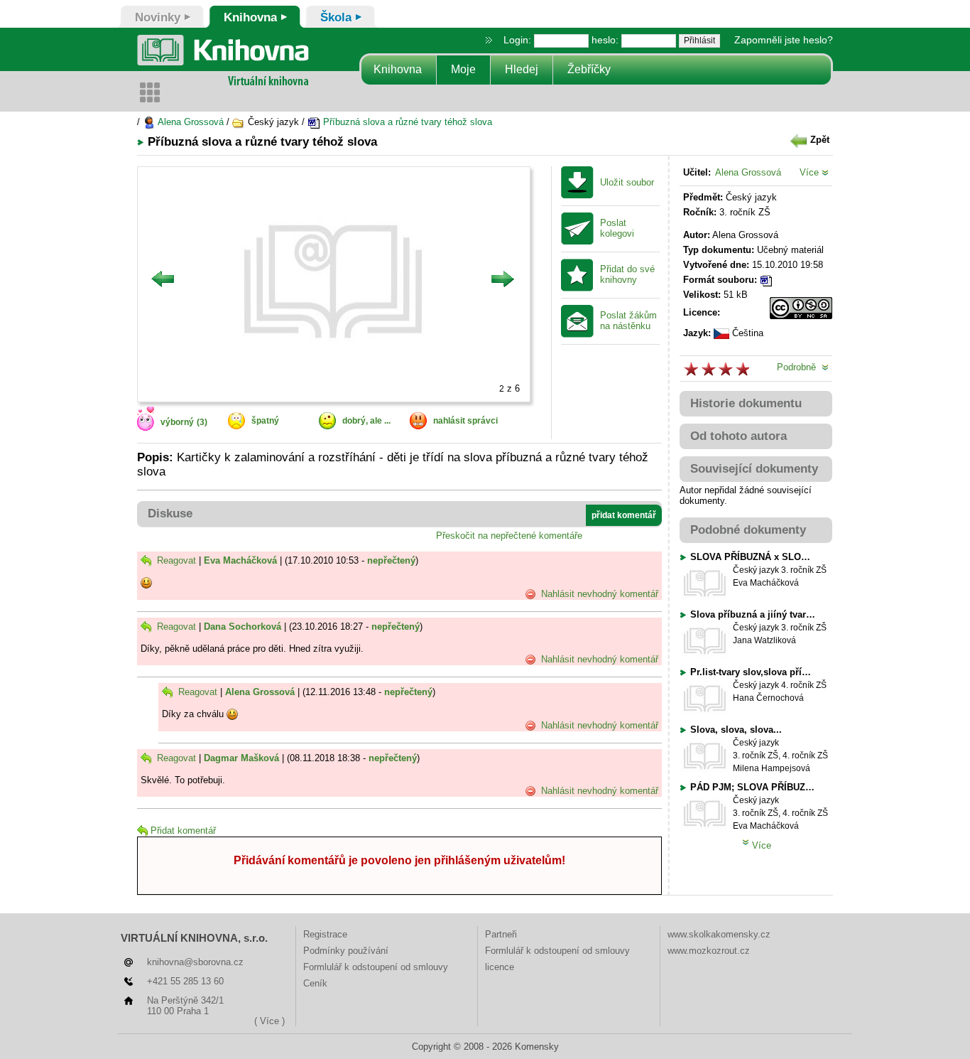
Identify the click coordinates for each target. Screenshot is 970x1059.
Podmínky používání (345, 950)
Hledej (521, 69)
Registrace (325, 934)
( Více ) (269, 1021)
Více (811, 172)
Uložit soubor (627, 183)
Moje (463, 69)
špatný (265, 421)
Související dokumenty (754, 468)
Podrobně (799, 367)
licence (499, 967)
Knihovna (398, 69)
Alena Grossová (190, 122)
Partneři (501, 934)
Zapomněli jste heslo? (783, 39)
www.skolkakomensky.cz (718, 934)
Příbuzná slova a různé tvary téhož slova (406, 122)
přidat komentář (624, 515)
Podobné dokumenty (748, 530)
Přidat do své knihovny (627, 274)
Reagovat (175, 560)
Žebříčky (589, 69)
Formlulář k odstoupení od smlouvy (375, 967)
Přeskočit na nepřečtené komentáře (509, 535)
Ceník (315, 983)
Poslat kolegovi (617, 228)
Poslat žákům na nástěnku (628, 321)
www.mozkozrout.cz (708, 950)
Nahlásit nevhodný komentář (598, 593)
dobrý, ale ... (366, 421)
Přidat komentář (183, 830)
